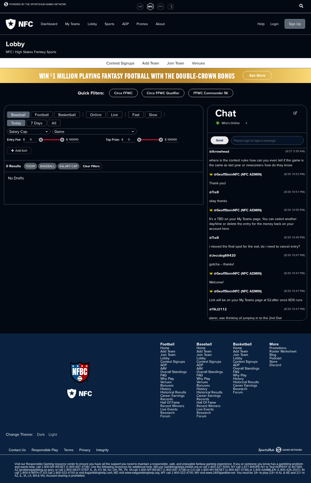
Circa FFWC (123, 93)
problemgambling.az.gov (36, 470)
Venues (198, 63)
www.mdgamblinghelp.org (142, 472)
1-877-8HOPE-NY (253, 467)
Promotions (277, 347)
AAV (163, 368)
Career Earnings (172, 395)
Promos (142, 23)
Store (273, 361)
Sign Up (295, 23)
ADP (163, 364)
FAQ (163, 375)
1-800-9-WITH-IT (31, 472)
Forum (165, 416)
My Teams (72, 23)
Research (167, 412)
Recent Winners (172, 405)
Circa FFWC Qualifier (163, 93)
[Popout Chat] (295, 113)
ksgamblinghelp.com (98, 472)
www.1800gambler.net (220, 472)
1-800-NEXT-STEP (76, 470)
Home (164, 347)
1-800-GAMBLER (264, 470)
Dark (41, 434)
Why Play (167, 378)
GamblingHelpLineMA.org (181, 467)
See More (257, 75)
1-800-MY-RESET (53, 467)
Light (53, 434)
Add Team (150, 63)
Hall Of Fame (170, 402)
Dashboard (49, 23)
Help (261, 24)
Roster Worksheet (282, 351)
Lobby (92, 23)
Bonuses (167, 385)
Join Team (175, 63)
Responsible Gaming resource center (50, 464)
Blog (272, 354)
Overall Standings (173, 371)
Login (274, 24)
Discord (275, 364)
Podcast (275, 358)
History (165, 388)
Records (166, 399)
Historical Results (173, 392)
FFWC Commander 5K (210, 93)
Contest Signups (120, 63)
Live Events (169, 409)
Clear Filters (91, 166)
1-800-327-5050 (219, 467)
